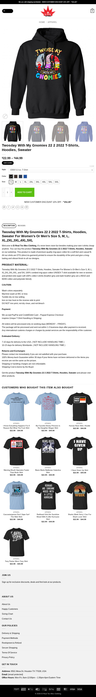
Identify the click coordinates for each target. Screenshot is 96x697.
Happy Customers (10, 609)
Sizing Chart (7, 614)
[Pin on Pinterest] (22, 207)
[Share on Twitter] (13, 207)
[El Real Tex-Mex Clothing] (48, 11)
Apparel (52, 22)
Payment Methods (10, 638)
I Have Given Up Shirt (79, 470)
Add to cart (24, 192)
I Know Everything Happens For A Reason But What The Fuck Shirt (16, 427)
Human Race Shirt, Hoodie (79, 426)
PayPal (15, 315)
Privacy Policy (8, 657)
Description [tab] (9, 226)
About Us (6, 604)
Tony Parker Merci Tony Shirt (16, 561)
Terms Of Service (9, 653)
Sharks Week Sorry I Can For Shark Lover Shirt (79, 515)
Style (4, 170)
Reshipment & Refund (12, 643)
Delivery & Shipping (11, 633)
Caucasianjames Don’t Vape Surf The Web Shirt (16, 515)
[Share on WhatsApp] (4, 207)
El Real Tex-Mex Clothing (51, 694)
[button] (7, 11)
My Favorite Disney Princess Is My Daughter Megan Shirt (48, 427)
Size (3, 182)
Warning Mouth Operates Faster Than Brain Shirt (16, 471)
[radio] (11, 176)
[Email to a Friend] (18, 207)
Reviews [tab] (22, 226)
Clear (92, 166)
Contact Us (7, 619)
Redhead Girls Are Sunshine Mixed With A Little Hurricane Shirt (48, 516)
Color (4, 176)
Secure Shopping (9, 648)
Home (42, 22)
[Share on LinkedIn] (27, 207)
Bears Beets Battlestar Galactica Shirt (48, 471)
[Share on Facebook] (9, 207)
